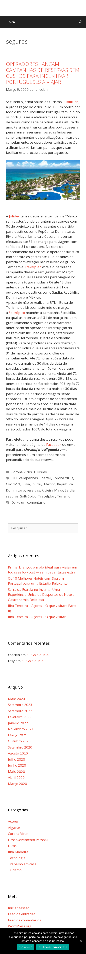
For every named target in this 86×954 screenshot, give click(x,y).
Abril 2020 (16, 777)
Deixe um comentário (28, 502)
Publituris (70, 101)
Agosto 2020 (18, 753)
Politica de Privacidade (52, 947)
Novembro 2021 (21, 729)
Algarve (14, 827)
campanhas (28, 478)
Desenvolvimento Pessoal (28, 839)
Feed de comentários (24, 920)
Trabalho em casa (22, 864)
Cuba (26, 484)
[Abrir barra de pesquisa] (80, 22)
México (49, 484)
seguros (12, 496)
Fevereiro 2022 (19, 717)
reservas (33, 490)
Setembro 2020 (20, 747)
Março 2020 (17, 783)
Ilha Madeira (18, 852)
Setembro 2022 (20, 711)
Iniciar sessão (18, 908)
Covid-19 (13, 484)
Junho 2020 (17, 765)
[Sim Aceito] (81, 941)
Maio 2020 (16, 771)
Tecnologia (17, 858)
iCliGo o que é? (38, 654)
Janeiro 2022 (18, 723)
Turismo (40, 472)
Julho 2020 (16, 759)
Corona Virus (21, 472)
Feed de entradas (21, 914)
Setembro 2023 (20, 704)
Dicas (12, 845)
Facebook (53, 444)
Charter (45, 478)
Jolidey (14, 216)
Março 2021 (17, 735)
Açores (13, 821)
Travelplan (32, 267)
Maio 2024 (16, 698)
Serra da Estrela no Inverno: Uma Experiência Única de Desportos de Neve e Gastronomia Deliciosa (41, 594)
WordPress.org (19, 926)
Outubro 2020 (19, 741)
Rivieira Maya (52, 490)
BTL (14, 478)
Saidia (70, 490)
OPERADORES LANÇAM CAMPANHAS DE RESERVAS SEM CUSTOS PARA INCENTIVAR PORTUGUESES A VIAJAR (42, 72)
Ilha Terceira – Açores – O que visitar (37, 616)
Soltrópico (17, 312)
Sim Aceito (25, 947)
